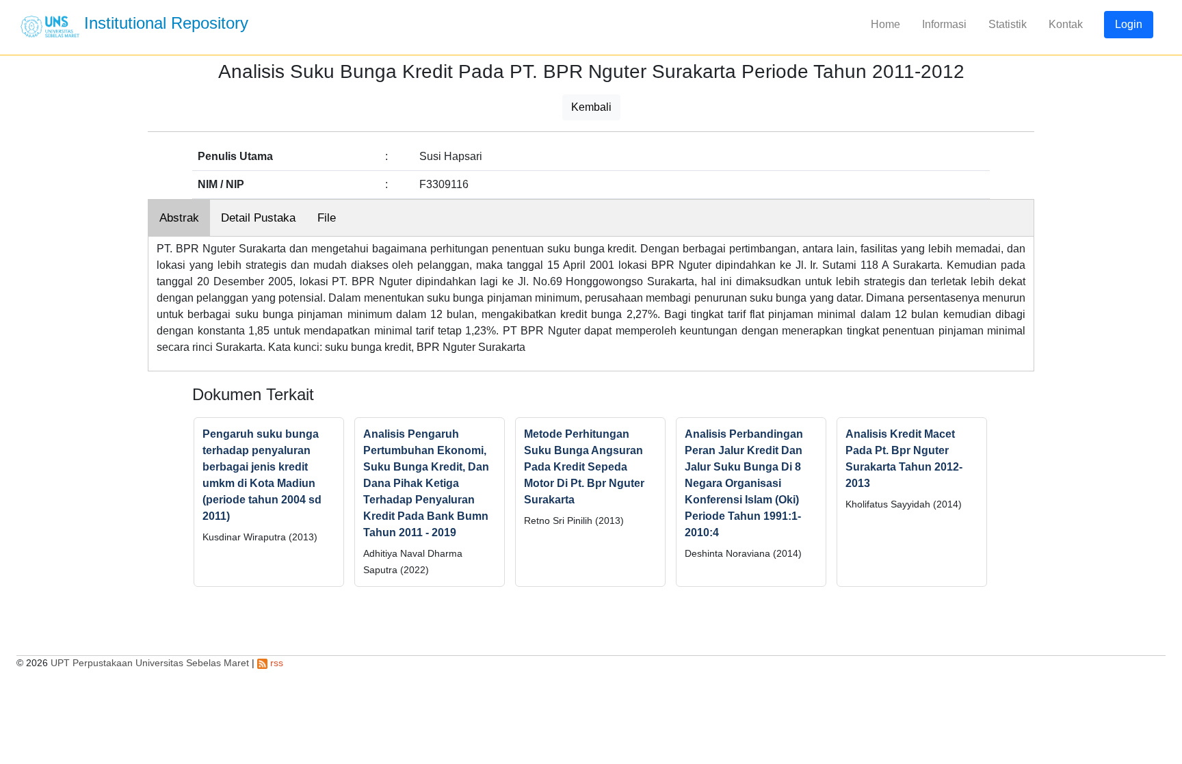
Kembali (591, 107)
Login (1128, 24)
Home (885, 24)
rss (275, 662)
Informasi (944, 24)
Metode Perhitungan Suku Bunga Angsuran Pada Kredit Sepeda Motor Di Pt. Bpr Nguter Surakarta (584, 466)
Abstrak (179, 217)
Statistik (1007, 24)
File (326, 217)
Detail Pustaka (258, 217)
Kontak (1066, 24)
